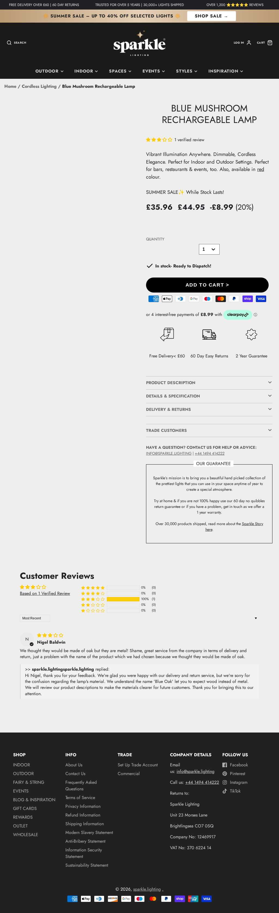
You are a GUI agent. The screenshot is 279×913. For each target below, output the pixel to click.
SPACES (118, 71)
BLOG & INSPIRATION (34, 800)
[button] (160, 140)
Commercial (129, 773)
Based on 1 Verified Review (45, 593)
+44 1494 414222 (210, 453)
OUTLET (20, 826)
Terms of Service (80, 797)
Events (151, 71)
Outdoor (47, 71)
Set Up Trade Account (138, 765)
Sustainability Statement (86, 865)
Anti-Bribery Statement (85, 841)
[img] (50, 635)
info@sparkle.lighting (169, 453)
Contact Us (75, 773)
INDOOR (83, 71)
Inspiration (223, 71)
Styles (184, 71)
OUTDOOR (23, 773)
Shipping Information (84, 824)
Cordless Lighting (39, 86)
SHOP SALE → (211, 16)
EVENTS (21, 791)
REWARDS (23, 817)
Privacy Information (83, 806)
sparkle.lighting (147, 889)
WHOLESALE (25, 834)
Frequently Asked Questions (81, 785)
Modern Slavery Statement (89, 832)
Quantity (155, 239)
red (260, 169)
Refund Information (82, 815)
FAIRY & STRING (28, 782)
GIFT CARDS (25, 808)
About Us (73, 765)
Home (10, 86)
